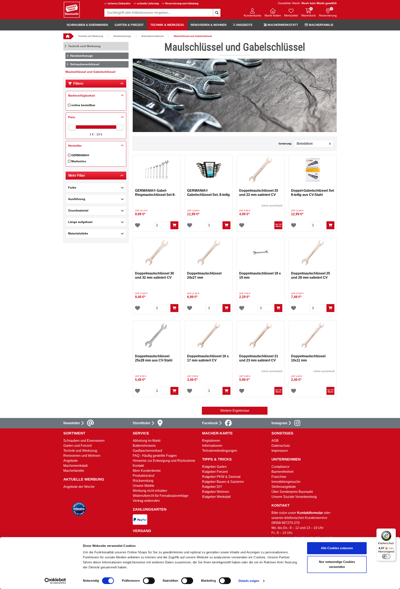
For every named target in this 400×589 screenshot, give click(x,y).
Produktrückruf (143, 475)
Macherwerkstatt (282, 24)
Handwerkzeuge (122, 36)
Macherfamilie (320, 24)
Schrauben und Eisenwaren (84, 440)
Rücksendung (143, 480)
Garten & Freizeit (129, 24)
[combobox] (162, 13)
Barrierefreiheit (282, 471)
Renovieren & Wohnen (208, 24)
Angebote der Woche (79, 486)
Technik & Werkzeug (167, 24)
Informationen (212, 445)
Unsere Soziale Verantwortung (294, 496)
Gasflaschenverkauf (147, 450)
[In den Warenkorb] (174, 225)
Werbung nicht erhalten (150, 490)
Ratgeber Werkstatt (216, 496)
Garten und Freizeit (77, 445)
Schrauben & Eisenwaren (87, 24)
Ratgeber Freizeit (215, 471)
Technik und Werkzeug (90, 36)
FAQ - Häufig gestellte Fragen (155, 455)
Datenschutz (280, 445)
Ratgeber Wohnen (215, 491)
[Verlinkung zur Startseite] (67, 36)
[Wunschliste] (137, 225)
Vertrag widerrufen (146, 500)
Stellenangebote (283, 486)
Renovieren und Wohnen (81, 455)
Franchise (278, 476)
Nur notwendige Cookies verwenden (337, 564)
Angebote (243, 24)
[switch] (149, 580)
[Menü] (393, 531)
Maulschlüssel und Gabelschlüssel (193, 36)
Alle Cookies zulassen (337, 548)
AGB (275, 440)
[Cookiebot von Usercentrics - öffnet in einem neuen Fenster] (55, 581)
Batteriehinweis (144, 445)
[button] (252, 13)
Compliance (280, 466)
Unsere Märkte (143, 485)
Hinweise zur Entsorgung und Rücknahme (164, 460)
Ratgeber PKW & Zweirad (221, 476)
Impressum (279, 450)
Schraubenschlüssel (152, 36)
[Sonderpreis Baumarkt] (71, 9)
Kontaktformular (310, 513)
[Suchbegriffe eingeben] (216, 13)
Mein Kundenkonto (147, 470)
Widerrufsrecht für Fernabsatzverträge (160, 495)
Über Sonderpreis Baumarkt (292, 491)
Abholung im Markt (146, 440)
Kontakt (138, 465)
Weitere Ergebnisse (234, 410)
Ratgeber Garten (214, 466)
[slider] (72, 127)
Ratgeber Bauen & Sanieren (223, 481)
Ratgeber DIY (212, 486)
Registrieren (211, 440)
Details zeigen (249, 581)
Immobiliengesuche (285, 481)
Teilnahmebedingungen (219, 450)
